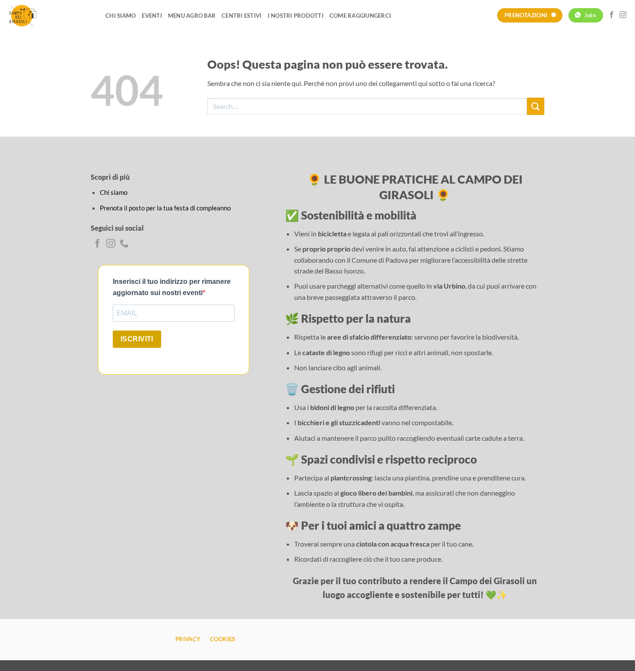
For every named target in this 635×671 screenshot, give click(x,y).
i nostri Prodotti (296, 15)
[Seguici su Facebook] (611, 15)
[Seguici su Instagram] (622, 15)
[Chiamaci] (124, 244)
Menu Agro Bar (192, 15)
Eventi (152, 15)
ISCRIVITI (137, 339)
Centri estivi (241, 15)
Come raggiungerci (360, 15)
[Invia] (535, 106)
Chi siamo (120, 15)
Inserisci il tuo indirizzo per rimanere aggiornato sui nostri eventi (172, 287)
